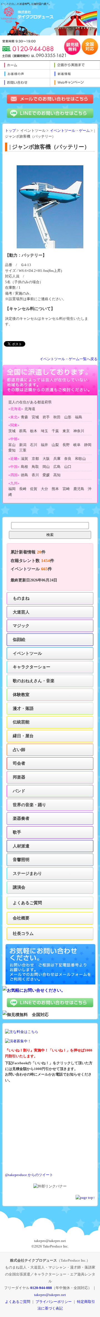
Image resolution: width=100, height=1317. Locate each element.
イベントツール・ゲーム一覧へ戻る (69, 359)
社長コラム (23, 933)
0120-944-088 (41, 1288)
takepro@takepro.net (50, 1295)
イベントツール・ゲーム (70, 131)
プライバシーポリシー (54, 1302)
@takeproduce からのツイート (29, 1175)
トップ (10, 131)
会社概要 (21, 918)
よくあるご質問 (27, 902)
